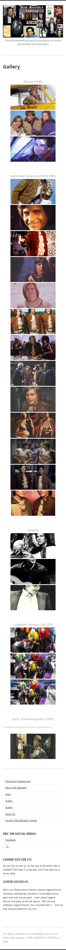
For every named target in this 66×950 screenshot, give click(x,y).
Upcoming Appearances (18, 781)
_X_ (7, 846)
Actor (8, 794)
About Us (10, 814)
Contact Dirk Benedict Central (21, 820)
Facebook (10, 840)
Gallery (9, 807)
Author (8, 801)
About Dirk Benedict (16, 787)
